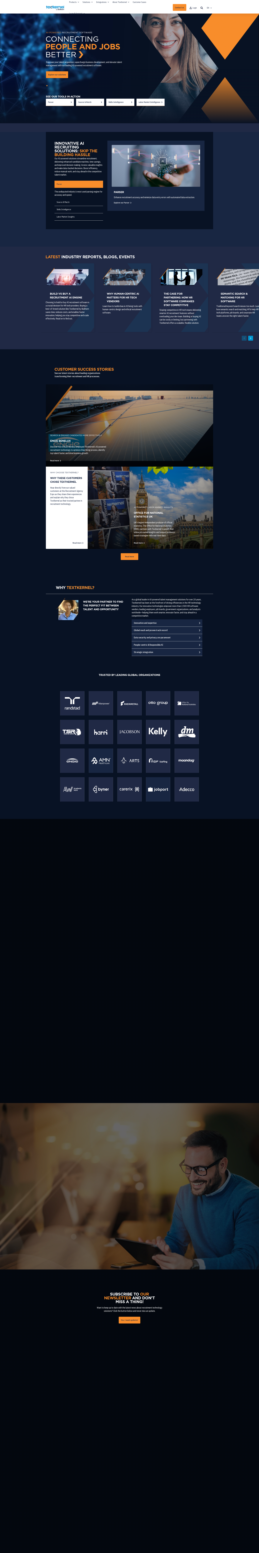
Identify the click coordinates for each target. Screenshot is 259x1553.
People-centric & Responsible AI (148, 644)
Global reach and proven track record (151, 630)
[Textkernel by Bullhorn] (55, 7)
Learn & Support (75, 13)
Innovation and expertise (145, 623)
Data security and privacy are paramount (152, 637)
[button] (250, 338)
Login (195, 8)
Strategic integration (143, 652)
